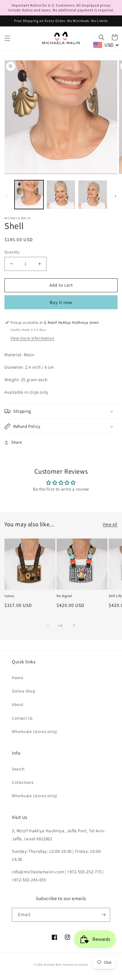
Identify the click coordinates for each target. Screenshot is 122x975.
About (18, 704)
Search (18, 769)
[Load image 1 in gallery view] (29, 194)
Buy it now (61, 302)
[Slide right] (115, 196)
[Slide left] (6, 196)
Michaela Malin (53, 964)
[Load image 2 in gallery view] (61, 194)
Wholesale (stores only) (34, 731)
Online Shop (24, 691)
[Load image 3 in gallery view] (92, 194)
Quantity (11, 252)
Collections (23, 782)
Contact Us (22, 718)
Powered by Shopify (75, 964)
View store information (32, 338)
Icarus (9, 596)
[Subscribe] (103, 915)
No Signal (64, 596)
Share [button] (16, 442)
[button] (7, 38)
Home (17, 677)
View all (110, 524)
